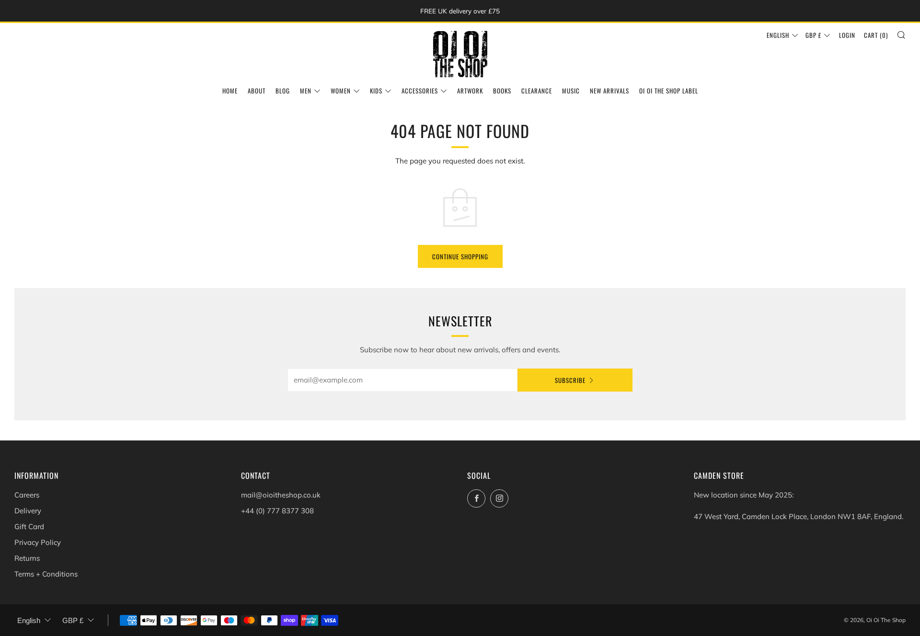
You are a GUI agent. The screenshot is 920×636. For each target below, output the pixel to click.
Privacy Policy (37, 542)
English (778, 35)
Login (847, 35)
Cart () (876, 35)
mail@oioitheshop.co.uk (281, 494)
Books (502, 90)
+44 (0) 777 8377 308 (277, 510)
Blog (283, 90)
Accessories (420, 90)
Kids (376, 90)
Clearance (536, 90)
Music (571, 90)
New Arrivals (609, 90)
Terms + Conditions (46, 573)
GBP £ (813, 35)
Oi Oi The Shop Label (668, 90)
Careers (26, 494)
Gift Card (29, 526)
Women (341, 90)
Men (305, 90)
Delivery (27, 510)
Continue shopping (460, 256)
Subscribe (570, 380)
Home (230, 90)
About (256, 90)
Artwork (470, 90)
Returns (27, 558)
